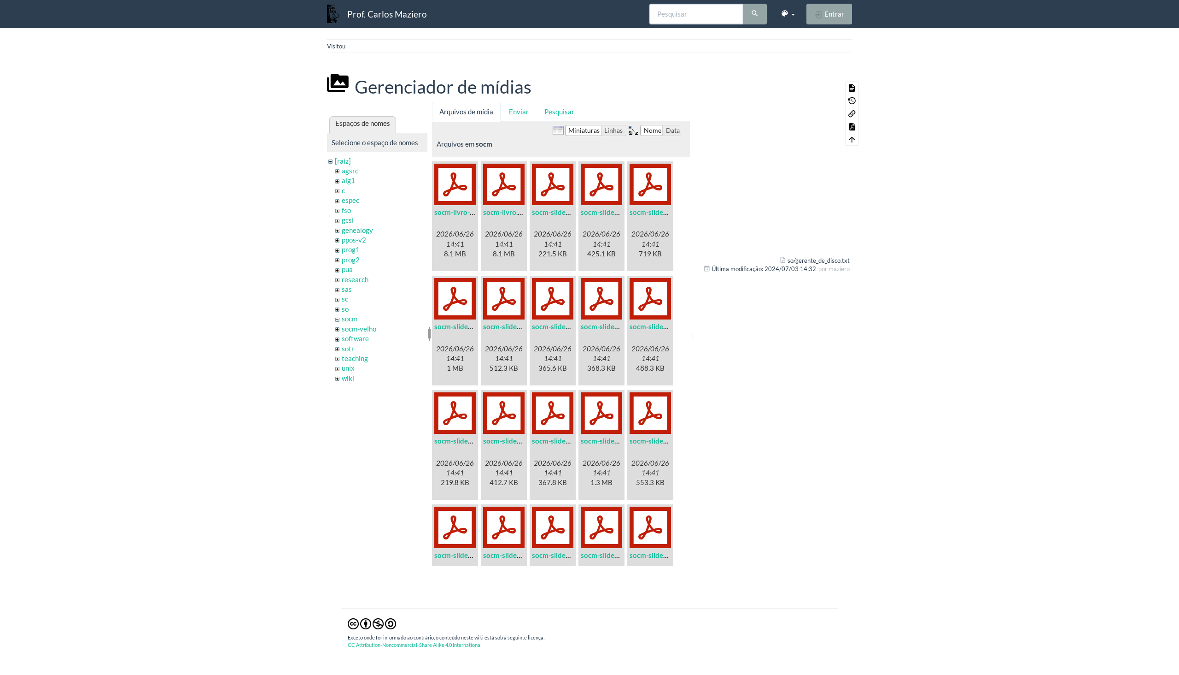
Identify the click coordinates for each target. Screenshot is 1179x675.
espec (350, 200)
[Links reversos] (852, 113)
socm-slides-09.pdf (463, 441)
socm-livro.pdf (505, 212)
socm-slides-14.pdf (463, 555)
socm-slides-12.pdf (610, 441)
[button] (788, 14)
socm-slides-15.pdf (512, 555)
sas (347, 289)
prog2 (351, 259)
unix (348, 368)
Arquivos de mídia (466, 111)
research (355, 279)
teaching (355, 358)
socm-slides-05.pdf (512, 326)
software (355, 338)
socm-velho (359, 329)
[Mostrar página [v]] (852, 88)
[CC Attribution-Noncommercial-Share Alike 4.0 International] (372, 623)
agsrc (350, 170)
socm (349, 318)
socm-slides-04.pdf (463, 326)
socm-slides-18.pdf (659, 555)
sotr (348, 348)
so (345, 309)
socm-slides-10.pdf (512, 441)
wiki (348, 378)
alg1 (348, 180)
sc (345, 299)
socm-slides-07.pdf (610, 326)
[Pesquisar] (755, 14)
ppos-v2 (354, 240)
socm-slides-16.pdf (561, 555)
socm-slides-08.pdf (659, 326)
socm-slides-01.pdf (561, 212)
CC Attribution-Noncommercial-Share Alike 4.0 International (415, 645)
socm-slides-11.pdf (561, 441)
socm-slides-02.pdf (610, 212)
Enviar (519, 111)
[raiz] (343, 161)
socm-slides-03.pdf (659, 212)
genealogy (357, 230)
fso (346, 210)
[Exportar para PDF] (852, 126)
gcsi (348, 220)
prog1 (351, 249)
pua (347, 269)
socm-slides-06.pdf (561, 326)
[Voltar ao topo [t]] (852, 139)
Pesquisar (559, 111)
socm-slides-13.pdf (659, 441)
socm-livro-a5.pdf (461, 212)
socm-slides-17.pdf (610, 555)
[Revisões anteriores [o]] (852, 101)
